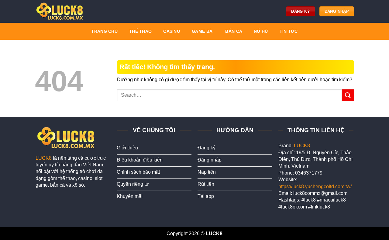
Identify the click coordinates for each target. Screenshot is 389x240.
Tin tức (289, 31)
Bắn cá (233, 31)
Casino (171, 31)
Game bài (203, 31)
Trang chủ (104, 31)
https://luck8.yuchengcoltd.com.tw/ (315, 186)
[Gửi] (348, 95)
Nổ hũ (261, 31)
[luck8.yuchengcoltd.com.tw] (61, 11)
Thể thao (140, 31)
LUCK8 (44, 158)
